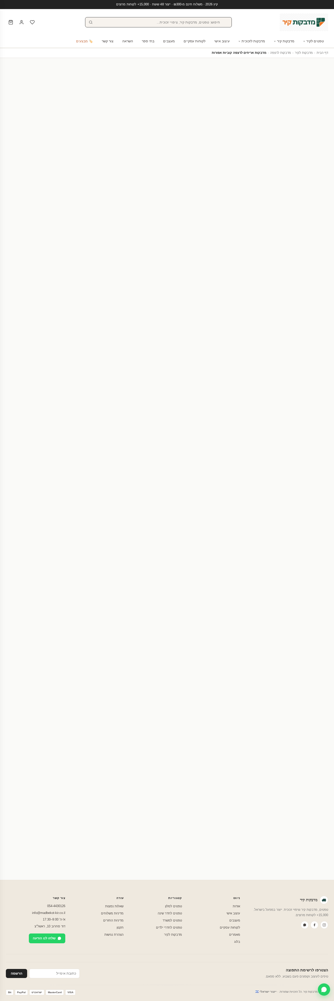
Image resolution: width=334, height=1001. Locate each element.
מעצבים (169, 41)
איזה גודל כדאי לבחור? (233, 783)
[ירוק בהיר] (282, 219)
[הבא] (5, 644)
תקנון (120, 927)
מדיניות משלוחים (112, 913)
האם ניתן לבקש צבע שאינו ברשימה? (222, 796)
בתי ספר (148, 41)
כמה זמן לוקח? (240, 809)
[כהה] (267, 219)
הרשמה (16, 973)
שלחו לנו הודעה (44, 938)
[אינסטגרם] (324, 925)
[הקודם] (328, 644)
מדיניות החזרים (113, 920)
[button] (320, 235)
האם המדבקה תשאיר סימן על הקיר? (222, 756)
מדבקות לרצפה (280, 53)
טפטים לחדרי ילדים (169, 927)
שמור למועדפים (80, 218)
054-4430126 (56, 906)
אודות (236, 906)
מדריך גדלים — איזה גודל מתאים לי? (129, 165)
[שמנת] (291, 219)
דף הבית (322, 53)
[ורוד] (277, 219)
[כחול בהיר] (287, 219)
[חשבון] (21, 22)
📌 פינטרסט (286, 249)
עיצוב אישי (222, 41)
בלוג (237, 942)
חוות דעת (116, 264)
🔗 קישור (265, 249)
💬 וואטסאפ (309, 249)
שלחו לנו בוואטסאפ (28, 868)
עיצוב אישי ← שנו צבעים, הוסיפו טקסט (80, 231)
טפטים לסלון (173, 906)
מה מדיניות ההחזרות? (234, 822)
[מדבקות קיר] (304, 22)
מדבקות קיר (285, 41)
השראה (127, 41)
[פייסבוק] (314, 925)
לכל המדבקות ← (18, 582)
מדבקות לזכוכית (253, 41)
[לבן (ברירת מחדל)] (296, 219)
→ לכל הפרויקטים (19, 418)
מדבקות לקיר (304, 53)
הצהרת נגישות (113, 934)
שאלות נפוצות (114, 906)
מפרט (135, 264)
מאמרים (234, 934)
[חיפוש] (91, 22)
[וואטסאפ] (305, 925)
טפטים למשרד (172, 920)
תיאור (152, 264)
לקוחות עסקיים (194, 41)
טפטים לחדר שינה (170, 913)
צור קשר (107, 41)
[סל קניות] (11, 22)
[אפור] (272, 219)
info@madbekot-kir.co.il (48, 913)
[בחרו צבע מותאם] (262, 218)
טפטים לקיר (315, 41)
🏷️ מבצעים (84, 41)
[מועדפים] (32, 22)
